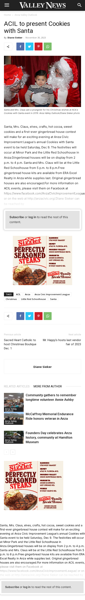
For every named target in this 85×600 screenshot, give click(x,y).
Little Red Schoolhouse (33, 299)
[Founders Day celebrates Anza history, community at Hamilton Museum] (14, 437)
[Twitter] (29, 46)
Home (7, 15)
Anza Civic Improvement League (52, 294)
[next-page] (12, 452)
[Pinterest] (38, 46)
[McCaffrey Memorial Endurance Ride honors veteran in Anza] (14, 418)
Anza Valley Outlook (26, 15)
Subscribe (16, 217)
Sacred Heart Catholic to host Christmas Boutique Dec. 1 (20, 344)
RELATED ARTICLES (17, 386)
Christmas (11, 299)
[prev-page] (6, 452)
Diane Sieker (15, 37)
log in (32, 217)
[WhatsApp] (48, 46)
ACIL (18, 294)
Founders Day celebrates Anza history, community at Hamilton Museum (49, 437)
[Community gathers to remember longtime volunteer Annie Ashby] (14, 403)
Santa (53, 299)
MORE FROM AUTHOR (48, 386)
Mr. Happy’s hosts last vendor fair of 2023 (62, 342)
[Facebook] (20, 46)
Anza (27, 294)
